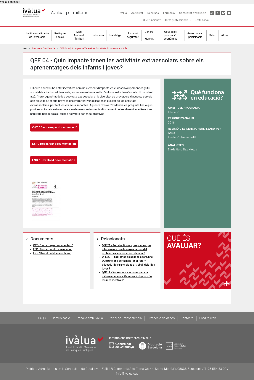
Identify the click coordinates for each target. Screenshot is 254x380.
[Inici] (34, 13)
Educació (98, 35)
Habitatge (115, 35)
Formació (169, 13)
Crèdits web (207, 318)
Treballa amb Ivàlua (89, 318)
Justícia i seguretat (133, 35)
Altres (224, 35)
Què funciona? (152, 20)
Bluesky (223, 13)
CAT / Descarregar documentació (54, 127)
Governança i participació (195, 35)
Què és (184, 242)
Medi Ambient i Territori (79, 35)
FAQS (42, 318)
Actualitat (137, 13)
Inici (25, 48)
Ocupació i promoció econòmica (170, 35)
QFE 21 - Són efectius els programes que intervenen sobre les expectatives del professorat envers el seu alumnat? (126, 249)
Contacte (187, 318)
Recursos (153, 13)
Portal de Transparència (125, 318)
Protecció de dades (161, 318)
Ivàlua (123, 13)
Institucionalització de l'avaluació (37, 35)
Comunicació (61, 318)
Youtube (229, 13)
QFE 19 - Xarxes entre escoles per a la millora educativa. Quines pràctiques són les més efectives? (127, 276)
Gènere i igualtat (149, 35)
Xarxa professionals (176, 20)
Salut (212, 35)
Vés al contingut (10, 2)
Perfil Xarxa (202, 20)
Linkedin (212, 13)
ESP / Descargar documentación (54, 143)
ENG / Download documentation (53, 160)
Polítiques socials (60, 35)
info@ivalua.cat (127, 373)
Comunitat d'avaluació (192, 13)
